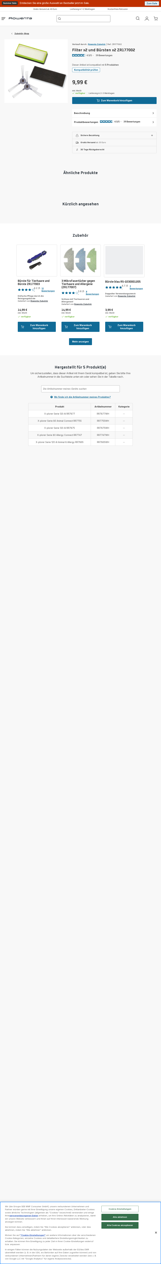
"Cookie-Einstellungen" (32, 1235)
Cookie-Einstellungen (120, 1209)
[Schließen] (156, 1232)
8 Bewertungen (92, 292)
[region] (80, 1233)
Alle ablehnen (120, 1217)
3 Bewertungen (136, 287)
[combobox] (80, 388)
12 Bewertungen (48, 289)
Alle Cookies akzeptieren (120, 1225)
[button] (114, 135)
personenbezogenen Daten (24, 1215)
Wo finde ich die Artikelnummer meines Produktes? (82, 397)
